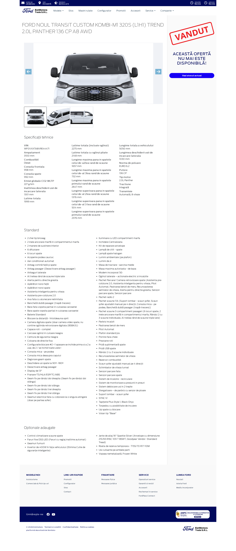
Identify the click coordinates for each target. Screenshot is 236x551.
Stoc (71, 10)
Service (149, 10)
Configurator (104, 10)
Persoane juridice (109, 483)
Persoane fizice (108, 479)
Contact (67, 491)
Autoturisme (32, 479)
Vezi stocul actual (192, 75)
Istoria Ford (181, 483)
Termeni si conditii (52, 527)
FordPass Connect (147, 496)
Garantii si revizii (146, 483)
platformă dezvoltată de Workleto (40, 530)
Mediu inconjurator (184, 487)
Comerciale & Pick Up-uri (37, 483)
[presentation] (28, 71)
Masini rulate (85, 10)
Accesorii (135, 10)
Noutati (179, 479)
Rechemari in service (148, 491)
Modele (57, 10)
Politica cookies (87, 527)
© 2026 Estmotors (34, 527)
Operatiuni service (147, 479)
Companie (166, 10)
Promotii (121, 10)
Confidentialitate (70, 527)
